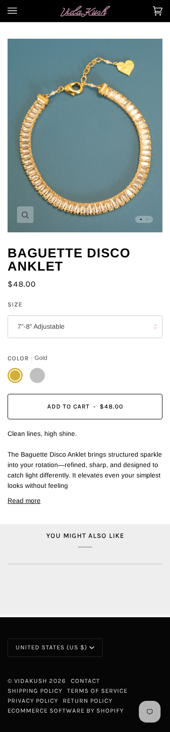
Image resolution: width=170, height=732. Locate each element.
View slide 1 (141, 219)
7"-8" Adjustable (41, 326)
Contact (85, 680)
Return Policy (87, 700)
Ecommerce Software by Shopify (66, 710)
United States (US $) (51, 647)
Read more (24, 500)
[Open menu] (22, 11)
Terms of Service (97, 690)
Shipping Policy (35, 690)
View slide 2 (147, 219)
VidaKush (30, 680)
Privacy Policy (33, 700)
